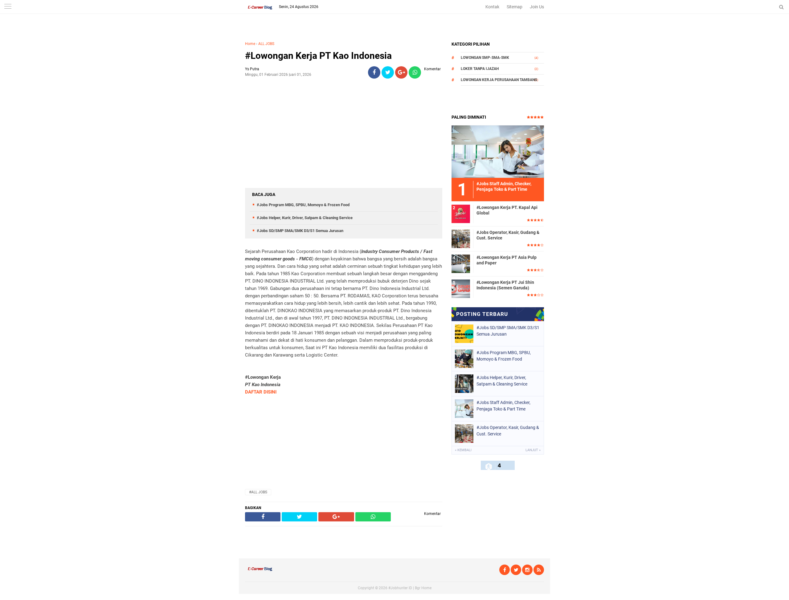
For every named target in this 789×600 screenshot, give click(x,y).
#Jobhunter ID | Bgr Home (409, 588)
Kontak (492, 6)
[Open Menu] (7, 7)
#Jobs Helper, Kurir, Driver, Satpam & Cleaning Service (305, 217)
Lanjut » (533, 450)
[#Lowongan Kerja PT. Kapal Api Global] (461, 213)
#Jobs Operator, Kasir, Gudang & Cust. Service (507, 235)
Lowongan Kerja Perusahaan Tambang (499, 80)
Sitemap (514, 6)
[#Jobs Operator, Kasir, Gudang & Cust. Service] (461, 238)
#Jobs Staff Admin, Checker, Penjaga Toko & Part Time (503, 405)
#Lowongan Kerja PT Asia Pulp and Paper (506, 260)
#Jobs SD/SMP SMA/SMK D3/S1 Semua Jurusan (300, 230)
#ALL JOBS (258, 492)
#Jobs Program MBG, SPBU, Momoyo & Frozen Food (303, 204)
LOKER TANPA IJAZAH (480, 69)
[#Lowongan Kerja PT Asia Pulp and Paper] (461, 263)
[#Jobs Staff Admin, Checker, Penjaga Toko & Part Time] (498, 151)
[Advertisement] (343, 127)
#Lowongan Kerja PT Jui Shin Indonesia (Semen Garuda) (505, 285)
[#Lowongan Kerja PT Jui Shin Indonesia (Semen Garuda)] (461, 288)
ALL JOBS (266, 44)
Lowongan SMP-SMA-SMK (485, 57)
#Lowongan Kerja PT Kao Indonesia (318, 55)
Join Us (537, 6)
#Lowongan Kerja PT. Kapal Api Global (507, 210)
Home (250, 44)
